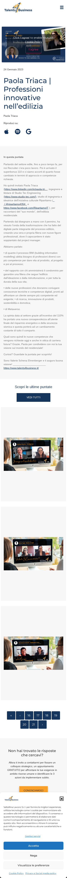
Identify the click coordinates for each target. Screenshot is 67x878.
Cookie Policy (16, 873)
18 (46, 715)
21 (33, 724)
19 (55, 715)
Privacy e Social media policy (40, 873)
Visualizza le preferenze (33, 865)
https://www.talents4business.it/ (21, 368)
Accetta (33, 845)
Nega (33, 855)
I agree (33, 49)
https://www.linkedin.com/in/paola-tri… (25, 189)
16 (29, 715)
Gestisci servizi (32, 836)
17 (38, 715)
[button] (61, 798)
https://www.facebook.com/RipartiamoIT (26, 207)
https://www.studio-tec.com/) (20, 196)
